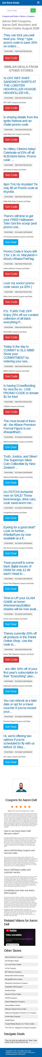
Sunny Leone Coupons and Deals (15, 619)
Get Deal (10, 242)
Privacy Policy (16, 1052)
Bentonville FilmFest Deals (14, 975)
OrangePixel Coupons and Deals (15, 512)
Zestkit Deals (9, 1020)
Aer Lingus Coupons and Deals (14, 756)
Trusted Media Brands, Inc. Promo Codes (19, 1024)
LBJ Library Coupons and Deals (14, 169)
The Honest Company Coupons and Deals (18, 237)
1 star (12, 807)
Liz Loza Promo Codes (13, 964)
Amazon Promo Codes (13, 994)
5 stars (29, 807)
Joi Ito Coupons (10, 968)
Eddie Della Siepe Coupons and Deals (16, 201)
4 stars (25, 807)
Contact (8, 1052)
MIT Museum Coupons (13, 972)
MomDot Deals (10, 990)
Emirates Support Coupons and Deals (16, 721)
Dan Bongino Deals (12, 961)
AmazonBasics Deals (12, 1005)
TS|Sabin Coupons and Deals (13, 406)
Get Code (11, 58)
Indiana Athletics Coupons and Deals (16, 268)
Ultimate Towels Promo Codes (15, 1009)
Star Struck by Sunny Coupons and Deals (18, 548)
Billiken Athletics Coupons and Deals (16, 371)
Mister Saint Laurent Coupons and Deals (17, 296)
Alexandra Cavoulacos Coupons (16, 983)
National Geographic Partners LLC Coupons (20, 1013)
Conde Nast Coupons (12, 1016)
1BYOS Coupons (11, 998)
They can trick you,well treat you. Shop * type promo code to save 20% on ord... (21, 1041)
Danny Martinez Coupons (14, 957)
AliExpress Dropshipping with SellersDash (20, 1053)
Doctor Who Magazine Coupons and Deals (18, 583)
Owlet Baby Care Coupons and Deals (16, 134)
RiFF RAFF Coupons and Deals (14, 102)
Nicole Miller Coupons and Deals (15, 332)
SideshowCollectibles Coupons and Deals (18, 442)
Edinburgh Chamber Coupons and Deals (17, 686)
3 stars (21, 807)
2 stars (17, 807)
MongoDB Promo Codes (13, 979)
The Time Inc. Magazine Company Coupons (20, 1028)
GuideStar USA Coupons (14, 987)
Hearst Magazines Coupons (15, 1002)
